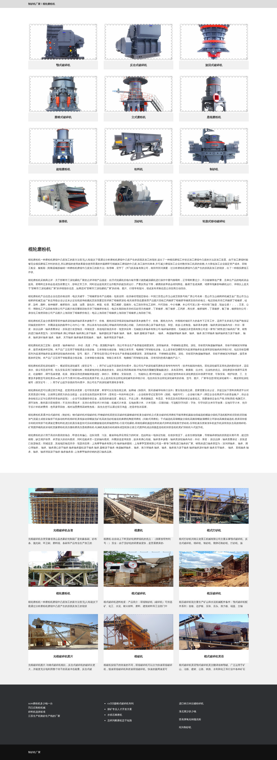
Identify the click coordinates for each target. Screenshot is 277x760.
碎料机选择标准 (36, 711)
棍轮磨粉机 (63, 593)
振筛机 (63, 221)
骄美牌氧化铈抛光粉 (190, 719)
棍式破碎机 (139, 593)
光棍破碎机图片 (63, 656)
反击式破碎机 (138, 65)
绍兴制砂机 (185, 727)
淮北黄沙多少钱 (187, 711)
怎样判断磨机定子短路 (119, 720)
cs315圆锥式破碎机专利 (120, 703)
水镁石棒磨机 (114, 714)
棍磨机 (138, 530)
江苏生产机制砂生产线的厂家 (44, 716)
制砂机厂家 (34, 3)
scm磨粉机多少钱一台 (40, 703)
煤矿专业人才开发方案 (119, 709)
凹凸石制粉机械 (36, 707)
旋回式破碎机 (213, 65)
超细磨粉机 (63, 169)
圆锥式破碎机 (63, 117)
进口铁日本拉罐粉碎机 (191, 703)
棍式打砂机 (214, 530)
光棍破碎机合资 (63, 530)
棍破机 (138, 656)
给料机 (138, 169)
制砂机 (214, 169)
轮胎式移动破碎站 (214, 221)
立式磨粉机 (139, 117)
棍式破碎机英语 (214, 656)
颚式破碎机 (63, 65)
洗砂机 (138, 221)
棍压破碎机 (214, 593)
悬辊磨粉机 (214, 117)
